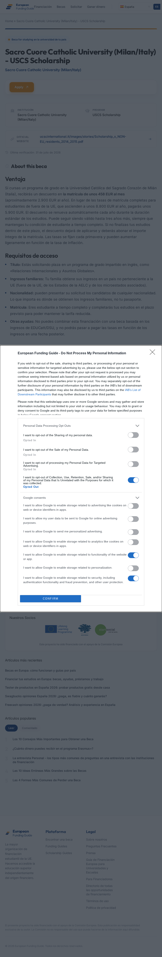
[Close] (154, 353)
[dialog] (81, 478)
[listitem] (81, 426)
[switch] (133, 435)
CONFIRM (50, 598)
